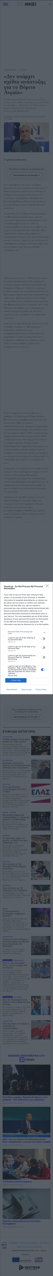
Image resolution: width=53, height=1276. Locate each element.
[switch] (43, 638)
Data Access (26, 689)
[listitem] (26, 632)
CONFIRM (16, 680)
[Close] (48, 586)
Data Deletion (11, 689)
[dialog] (26, 638)
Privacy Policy (41, 689)
